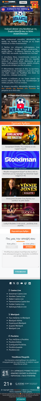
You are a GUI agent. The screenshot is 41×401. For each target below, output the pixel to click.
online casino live (13, 3)
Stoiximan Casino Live (18, 293)
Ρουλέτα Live (14, 350)
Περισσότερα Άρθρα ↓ (20, 231)
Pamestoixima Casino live (19, 301)
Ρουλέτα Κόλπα (15, 342)
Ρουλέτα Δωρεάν (15, 347)
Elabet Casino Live (16, 299)
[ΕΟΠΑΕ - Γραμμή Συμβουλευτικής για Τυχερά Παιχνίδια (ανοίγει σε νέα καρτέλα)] (26, 384)
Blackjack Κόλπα (15, 320)
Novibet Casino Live (17, 296)
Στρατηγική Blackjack (17, 323)
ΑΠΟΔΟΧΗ (21, 399)
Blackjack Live (14, 328)
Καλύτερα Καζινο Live (17, 307)
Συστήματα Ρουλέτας (17, 344)
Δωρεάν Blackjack (16, 325)
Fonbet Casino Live (16, 304)
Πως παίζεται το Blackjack (19, 318)
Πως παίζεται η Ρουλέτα (18, 339)
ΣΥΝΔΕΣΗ (23, 2)
